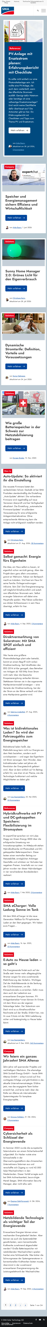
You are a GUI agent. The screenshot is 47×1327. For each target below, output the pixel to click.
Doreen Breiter (18, 458)
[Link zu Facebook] (36, 1320)
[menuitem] (6, 2)
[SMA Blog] (19, 10)
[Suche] (36, 10)
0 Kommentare (18, 149)
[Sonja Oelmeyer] (6, 377)
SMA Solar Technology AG (13, 1320)
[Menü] (42, 10)
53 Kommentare (13, 946)
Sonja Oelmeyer (19, 376)
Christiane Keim (19, 298)
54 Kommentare (13, 800)
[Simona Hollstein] (4, 1118)
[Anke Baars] (10, 146)
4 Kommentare (13, 715)
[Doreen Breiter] (6, 458)
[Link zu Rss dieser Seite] (44, 1320)
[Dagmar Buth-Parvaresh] (4, 1203)
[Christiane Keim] (6, 299)
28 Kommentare (37, 543)
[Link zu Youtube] (40, 1320)
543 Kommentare (36, 1043)
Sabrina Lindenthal (18, 712)
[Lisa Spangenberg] (4, 798)
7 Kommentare (13, 1204)
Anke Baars (20, 143)
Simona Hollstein (17, 1117)
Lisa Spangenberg (18, 797)
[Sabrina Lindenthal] (4, 713)
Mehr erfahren (17, 130)
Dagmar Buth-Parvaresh (20, 1201)
